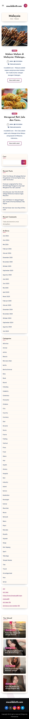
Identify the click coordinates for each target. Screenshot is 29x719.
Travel (5, 569)
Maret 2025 (6, 296)
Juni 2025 (6, 283)
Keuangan (6, 499)
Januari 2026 (7, 253)
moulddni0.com (14, 6)
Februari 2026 (7, 249)
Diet (4, 421)
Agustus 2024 (7, 327)
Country (5, 413)
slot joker (5, 592)
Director (5, 426)
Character (6, 400)
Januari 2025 (7, 305)
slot (4, 589)
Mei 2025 (5, 288)
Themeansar (14, 716)
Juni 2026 (6, 240)
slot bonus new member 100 (11, 606)
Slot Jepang (6, 547)
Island (5, 486)
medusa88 (6, 599)
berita (4, 365)
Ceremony (6, 395)
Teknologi (6, 556)
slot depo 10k (7, 602)
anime (5, 352)
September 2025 (8, 270)
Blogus (23, 714)
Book (4, 378)
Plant (4, 525)
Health (5, 465)
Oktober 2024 (7, 318)
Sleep (4, 543)
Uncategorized (7, 573)
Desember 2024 (8, 309)
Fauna (5, 434)
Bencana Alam (7, 361)
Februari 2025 (7, 301)
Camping (5, 387)
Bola (4, 374)
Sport (4, 551)
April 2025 (6, 292)
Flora (4, 447)
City (4, 408)
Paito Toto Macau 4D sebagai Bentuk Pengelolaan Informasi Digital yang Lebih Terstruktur (14, 177)
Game (4, 456)
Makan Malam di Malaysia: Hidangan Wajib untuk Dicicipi (14, 57)
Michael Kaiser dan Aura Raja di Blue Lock (14, 208)
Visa (4, 577)
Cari (4, 156)
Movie (4, 512)
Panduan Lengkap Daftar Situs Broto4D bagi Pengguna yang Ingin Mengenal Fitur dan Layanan (14, 185)
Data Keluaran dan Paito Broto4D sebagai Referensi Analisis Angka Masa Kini (13, 193)
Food (4, 452)
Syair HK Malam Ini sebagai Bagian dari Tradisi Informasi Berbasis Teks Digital (14, 201)
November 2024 (8, 314)
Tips (4, 564)
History (5, 469)
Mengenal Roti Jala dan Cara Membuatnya (14, 120)
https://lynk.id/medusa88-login (12, 595)
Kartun (5, 491)
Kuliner (14, 50)
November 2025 (8, 262)
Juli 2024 (6, 331)
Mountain (6, 508)
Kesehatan (6, 495)
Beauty (5, 356)
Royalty (5, 534)
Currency (6, 417)
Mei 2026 (6, 244)
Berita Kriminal (7, 369)
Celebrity (5, 391)
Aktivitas (5, 343)
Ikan (4, 478)
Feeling (5, 439)
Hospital (5, 473)
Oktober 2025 (7, 266)
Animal (5, 348)
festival (5, 443)
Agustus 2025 (7, 275)
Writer (5, 582)
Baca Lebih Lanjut (14, 80)
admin (11, 61)
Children (5, 404)
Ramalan (5, 530)
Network (5, 517)
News (4, 521)
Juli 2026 (6, 236)
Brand (5, 382)
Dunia (4, 430)
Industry (5, 482)
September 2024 (8, 322)
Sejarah (5, 538)
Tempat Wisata (7, 560)
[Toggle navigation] (3, 6)
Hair (4, 460)
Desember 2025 (8, 257)
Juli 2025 (6, 279)
